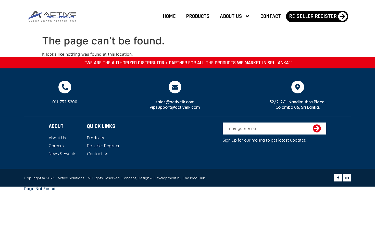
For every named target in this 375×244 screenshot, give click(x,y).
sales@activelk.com (175, 101)
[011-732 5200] (64, 87)
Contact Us (97, 153)
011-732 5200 (64, 101)
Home (169, 16)
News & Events (62, 153)
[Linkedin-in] (347, 177)
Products (198, 16)
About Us (231, 16)
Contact (270, 16)
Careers (56, 145)
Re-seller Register (103, 145)
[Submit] (317, 129)
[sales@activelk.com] (175, 87)
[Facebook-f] (338, 177)
